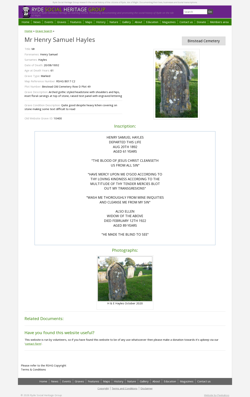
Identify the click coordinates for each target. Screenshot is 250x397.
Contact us (186, 22)
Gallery (126, 22)
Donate (201, 22)
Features (75, 22)
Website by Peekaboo (216, 395)
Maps (88, 22)
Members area (219, 22)
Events (48, 22)
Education (152, 22)
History (101, 22)
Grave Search (43, 31)
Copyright (103, 388)
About (138, 22)
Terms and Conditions (124, 388)
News (37, 22)
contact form (33, 343)
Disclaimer (147, 388)
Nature (113, 22)
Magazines (169, 22)
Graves (61, 22)
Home (25, 22)
